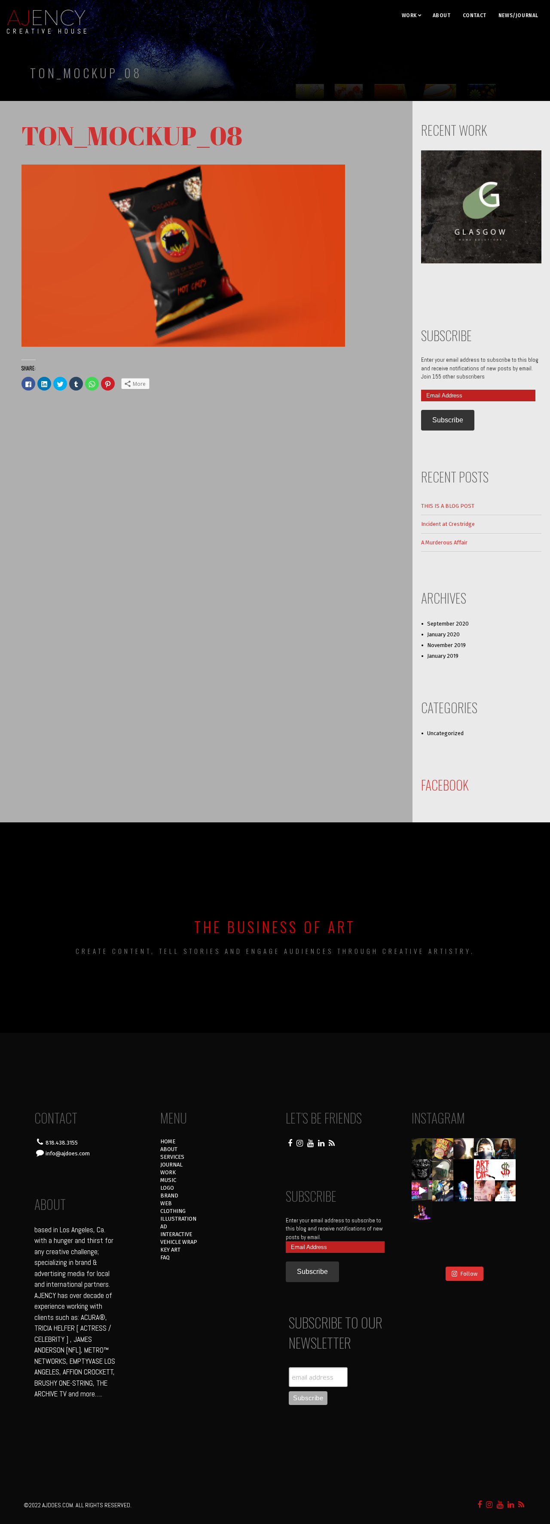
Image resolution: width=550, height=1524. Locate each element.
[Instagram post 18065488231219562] (463, 1148)
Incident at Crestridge (448, 524)
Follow (468, 1274)
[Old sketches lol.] (505, 1211)
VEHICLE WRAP (178, 1242)
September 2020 (448, 623)
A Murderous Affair (444, 542)
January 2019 (442, 656)
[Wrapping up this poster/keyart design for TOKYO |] (422, 1190)
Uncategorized (445, 733)
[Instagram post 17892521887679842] (422, 1148)
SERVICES (172, 1157)
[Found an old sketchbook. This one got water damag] (422, 1232)
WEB (166, 1203)
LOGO (167, 1188)
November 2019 (446, 645)
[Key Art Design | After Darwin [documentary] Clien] (463, 1190)
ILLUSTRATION (178, 1219)
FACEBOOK (445, 784)
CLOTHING (173, 1211)
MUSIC (168, 1180)
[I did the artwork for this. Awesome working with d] (484, 1232)
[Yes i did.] (442, 1148)
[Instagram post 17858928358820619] (442, 1190)
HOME (167, 1141)
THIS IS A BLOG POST (447, 506)
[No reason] (484, 1148)
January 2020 (443, 634)
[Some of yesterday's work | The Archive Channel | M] (505, 1232)
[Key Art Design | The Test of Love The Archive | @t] (505, 1190)
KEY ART (170, 1249)
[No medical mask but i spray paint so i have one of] (442, 1211)
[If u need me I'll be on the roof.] (463, 1232)
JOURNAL (171, 1164)
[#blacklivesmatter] (505, 1148)
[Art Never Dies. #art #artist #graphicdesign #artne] (484, 1169)
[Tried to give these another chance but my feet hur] (463, 1253)
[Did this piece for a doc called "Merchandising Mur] (505, 1169)
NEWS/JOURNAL (518, 15)
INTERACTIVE (176, 1234)
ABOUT (442, 15)
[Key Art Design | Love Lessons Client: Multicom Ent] (484, 1190)
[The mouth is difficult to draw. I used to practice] (484, 1211)
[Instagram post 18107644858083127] (463, 1169)
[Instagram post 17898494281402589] (505, 1253)
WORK (409, 15)
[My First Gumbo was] (463, 1211)
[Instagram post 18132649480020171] (422, 1211)
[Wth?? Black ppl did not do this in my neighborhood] (442, 1169)
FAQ (165, 1257)
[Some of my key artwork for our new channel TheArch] (422, 1253)
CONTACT (474, 15)
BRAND (169, 1195)
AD (163, 1226)
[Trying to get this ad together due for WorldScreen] (442, 1232)
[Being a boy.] (484, 1253)
